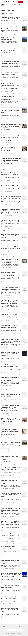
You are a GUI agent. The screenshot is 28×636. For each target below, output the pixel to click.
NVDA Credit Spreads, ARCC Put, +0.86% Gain (10, 209)
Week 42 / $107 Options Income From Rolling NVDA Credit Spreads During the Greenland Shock (10, 407)
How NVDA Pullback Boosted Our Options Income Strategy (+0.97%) (10, 221)
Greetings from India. (6, 461)
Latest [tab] (3, 13)
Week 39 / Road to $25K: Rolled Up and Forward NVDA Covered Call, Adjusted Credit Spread (10, 442)
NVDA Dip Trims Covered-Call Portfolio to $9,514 (9, 547)
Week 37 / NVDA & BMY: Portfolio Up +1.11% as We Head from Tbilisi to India (11, 469)
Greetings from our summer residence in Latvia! (10, 31)
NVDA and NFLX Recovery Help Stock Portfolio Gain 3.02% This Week (10, 110)
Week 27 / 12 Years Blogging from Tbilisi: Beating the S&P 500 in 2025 (10, 598)
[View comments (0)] (8, 24)
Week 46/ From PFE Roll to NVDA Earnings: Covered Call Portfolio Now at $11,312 (10, 353)
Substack (8, 633)
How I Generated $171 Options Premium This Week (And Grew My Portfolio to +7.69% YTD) (10, 302)
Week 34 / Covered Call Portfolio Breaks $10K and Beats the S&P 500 (10, 510)
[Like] (2, 46)
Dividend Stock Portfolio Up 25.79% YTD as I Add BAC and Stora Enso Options (9, 98)
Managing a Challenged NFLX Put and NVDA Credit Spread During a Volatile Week (11, 126)
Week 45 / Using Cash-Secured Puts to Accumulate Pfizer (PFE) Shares (10, 366)
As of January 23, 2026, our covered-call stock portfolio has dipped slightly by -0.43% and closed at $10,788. (10, 411)
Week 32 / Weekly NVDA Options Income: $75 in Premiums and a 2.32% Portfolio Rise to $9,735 (10, 535)
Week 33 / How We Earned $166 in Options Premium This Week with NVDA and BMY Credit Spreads (11, 522)
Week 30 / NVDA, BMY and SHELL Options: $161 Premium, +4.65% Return (10, 562)
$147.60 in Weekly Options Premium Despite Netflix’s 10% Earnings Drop (10, 85)
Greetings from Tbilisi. (6, 423)
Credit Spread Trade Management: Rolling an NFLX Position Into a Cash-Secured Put (11, 160)
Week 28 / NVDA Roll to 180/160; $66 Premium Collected (10, 586)
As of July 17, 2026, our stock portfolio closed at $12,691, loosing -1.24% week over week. (10, 89)
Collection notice (22, 626)
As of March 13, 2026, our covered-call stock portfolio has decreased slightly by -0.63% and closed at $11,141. (10, 318)
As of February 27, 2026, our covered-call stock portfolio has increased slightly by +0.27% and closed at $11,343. (10, 345)
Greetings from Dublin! (6, 152)
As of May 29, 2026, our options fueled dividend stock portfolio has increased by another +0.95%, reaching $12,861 (10, 178)
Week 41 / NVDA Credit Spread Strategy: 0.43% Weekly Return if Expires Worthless (10, 420)
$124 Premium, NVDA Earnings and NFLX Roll (10, 27)
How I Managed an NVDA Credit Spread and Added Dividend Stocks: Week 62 (10, 148)
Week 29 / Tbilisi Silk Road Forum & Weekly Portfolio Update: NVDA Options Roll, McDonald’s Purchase (11, 574)
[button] (2, 4)
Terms (17, 626)
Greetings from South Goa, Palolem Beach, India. (10, 446)
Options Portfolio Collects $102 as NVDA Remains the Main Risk (10, 62)
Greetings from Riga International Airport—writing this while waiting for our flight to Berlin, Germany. (11, 265)
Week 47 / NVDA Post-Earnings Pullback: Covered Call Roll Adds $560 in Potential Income (10, 341)
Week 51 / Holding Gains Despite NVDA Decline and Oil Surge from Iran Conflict (10, 289)
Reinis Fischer (7, 22)
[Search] (25, 13)
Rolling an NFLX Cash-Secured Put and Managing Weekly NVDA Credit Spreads (10, 137)
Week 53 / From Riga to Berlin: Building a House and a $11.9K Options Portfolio (9, 261)
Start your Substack (10, 630)
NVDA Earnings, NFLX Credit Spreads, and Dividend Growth (9, 186)
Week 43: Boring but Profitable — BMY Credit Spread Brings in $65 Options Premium (10, 394)
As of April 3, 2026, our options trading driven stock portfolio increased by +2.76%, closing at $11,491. (11, 277)
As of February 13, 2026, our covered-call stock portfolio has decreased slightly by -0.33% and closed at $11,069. (10, 370)
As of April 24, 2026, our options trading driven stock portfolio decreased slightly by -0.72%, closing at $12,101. (10, 239)
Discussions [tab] (11, 13)
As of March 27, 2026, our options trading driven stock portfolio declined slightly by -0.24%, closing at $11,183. (10, 293)
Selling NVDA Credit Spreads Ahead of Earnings (9, 38)
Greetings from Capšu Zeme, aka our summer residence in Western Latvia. (9, 41)
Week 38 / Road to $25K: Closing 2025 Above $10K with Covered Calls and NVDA (10, 458)
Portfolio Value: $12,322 (6, 129)
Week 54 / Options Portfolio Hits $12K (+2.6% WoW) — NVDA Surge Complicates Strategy (10, 248)
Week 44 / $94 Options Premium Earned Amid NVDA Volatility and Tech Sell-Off (10, 379)
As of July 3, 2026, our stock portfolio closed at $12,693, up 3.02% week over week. (10, 114)
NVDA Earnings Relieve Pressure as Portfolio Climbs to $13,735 (10, 18)
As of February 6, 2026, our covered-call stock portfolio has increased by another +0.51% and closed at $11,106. (10, 383)
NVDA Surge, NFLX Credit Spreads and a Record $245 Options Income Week (11, 198)
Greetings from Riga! (5, 52)
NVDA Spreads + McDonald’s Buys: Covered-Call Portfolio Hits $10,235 (11, 494)
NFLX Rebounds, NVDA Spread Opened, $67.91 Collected (9, 73)
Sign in (25, 1)
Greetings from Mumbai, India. (8, 434)
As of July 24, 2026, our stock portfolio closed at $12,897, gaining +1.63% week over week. (10, 76)
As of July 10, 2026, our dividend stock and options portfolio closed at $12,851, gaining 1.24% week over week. (10, 102)
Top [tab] (6, 13)
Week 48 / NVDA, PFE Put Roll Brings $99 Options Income (9, 326)
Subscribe (20, 1)
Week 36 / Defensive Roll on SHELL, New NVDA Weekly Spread (9, 482)
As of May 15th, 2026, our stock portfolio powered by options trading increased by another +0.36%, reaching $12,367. (10, 202)
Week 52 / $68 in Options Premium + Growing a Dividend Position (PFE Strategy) (10, 273)
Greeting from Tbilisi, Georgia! (8, 601)
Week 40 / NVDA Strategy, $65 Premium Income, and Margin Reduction (9, 431)
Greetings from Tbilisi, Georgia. (8, 20)
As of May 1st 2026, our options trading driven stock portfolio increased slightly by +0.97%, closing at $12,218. (10, 224)
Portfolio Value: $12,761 (6, 140)
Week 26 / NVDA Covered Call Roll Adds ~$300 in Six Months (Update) (10, 609)
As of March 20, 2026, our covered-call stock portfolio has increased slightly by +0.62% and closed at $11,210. (10, 305)
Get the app (20, 630)
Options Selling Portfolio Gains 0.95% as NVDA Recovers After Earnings (10, 174)
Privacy (13, 626)
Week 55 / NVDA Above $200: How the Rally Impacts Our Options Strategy (10, 235)
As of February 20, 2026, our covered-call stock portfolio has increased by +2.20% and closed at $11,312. (10, 357)
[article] (14, 20)
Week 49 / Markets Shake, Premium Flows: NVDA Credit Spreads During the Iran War (9, 314)
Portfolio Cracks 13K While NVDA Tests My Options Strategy (11, 49)
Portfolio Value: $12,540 (6, 163)
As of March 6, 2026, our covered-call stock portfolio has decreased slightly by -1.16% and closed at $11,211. (11, 329)
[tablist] (7, 13)
